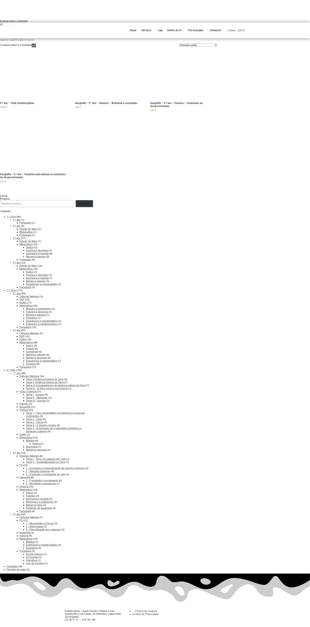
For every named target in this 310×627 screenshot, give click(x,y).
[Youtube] (217, 611)
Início (3, 39)
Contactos (215, 30)
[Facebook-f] (191, 611)
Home (133, 30)
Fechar (4, 195)
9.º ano (19, 39)
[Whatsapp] (200, 611)
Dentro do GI (174, 30)
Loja (160, 30)
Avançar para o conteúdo (14, 20)
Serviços (146, 30)
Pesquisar (5, 198)
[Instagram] (209, 611)
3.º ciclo (10, 39)
